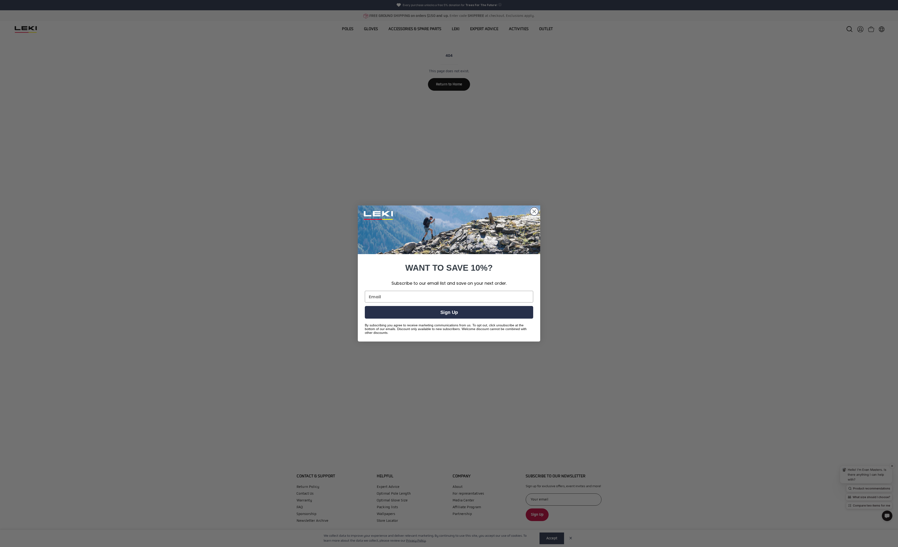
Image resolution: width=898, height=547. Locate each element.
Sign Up (449, 312)
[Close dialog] (534, 211)
